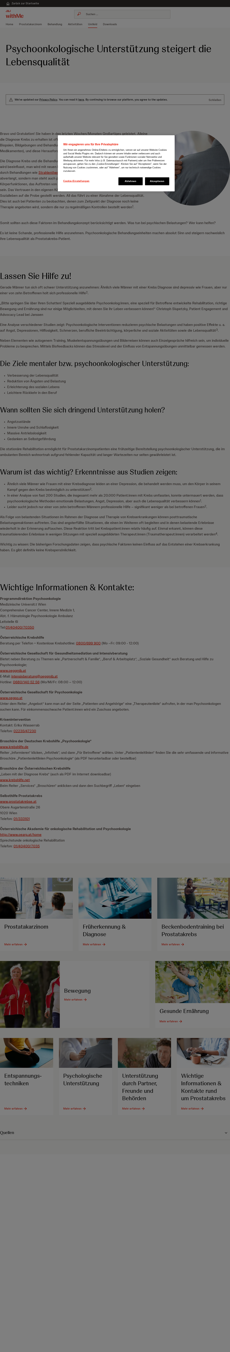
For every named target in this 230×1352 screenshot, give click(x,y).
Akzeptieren (157, 181)
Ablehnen (130, 181)
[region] (116, 163)
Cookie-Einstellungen (76, 181)
